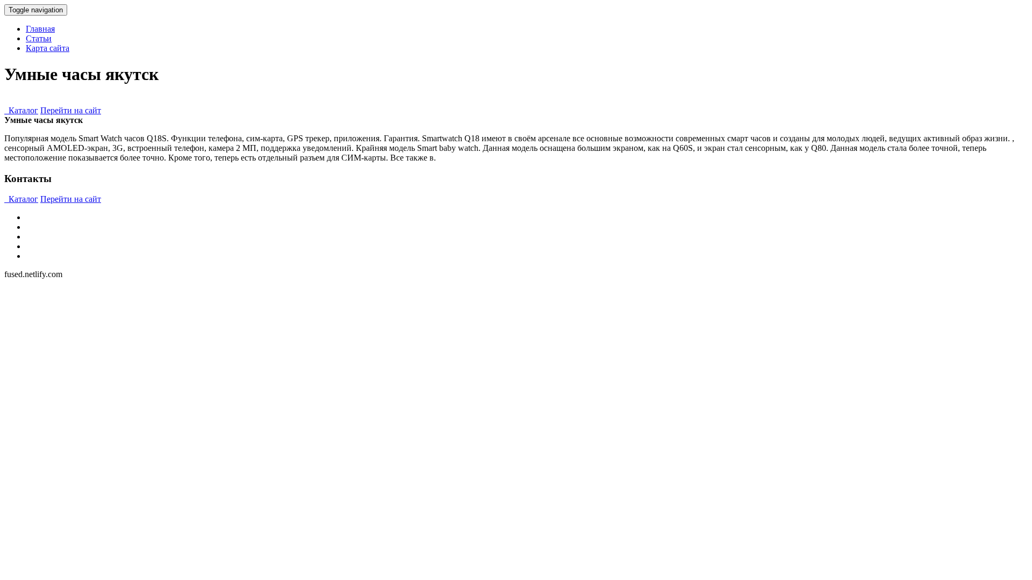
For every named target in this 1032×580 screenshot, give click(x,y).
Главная (40, 28)
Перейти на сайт (70, 110)
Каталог (21, 110)
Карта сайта (47, 48)
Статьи (39, 38)
